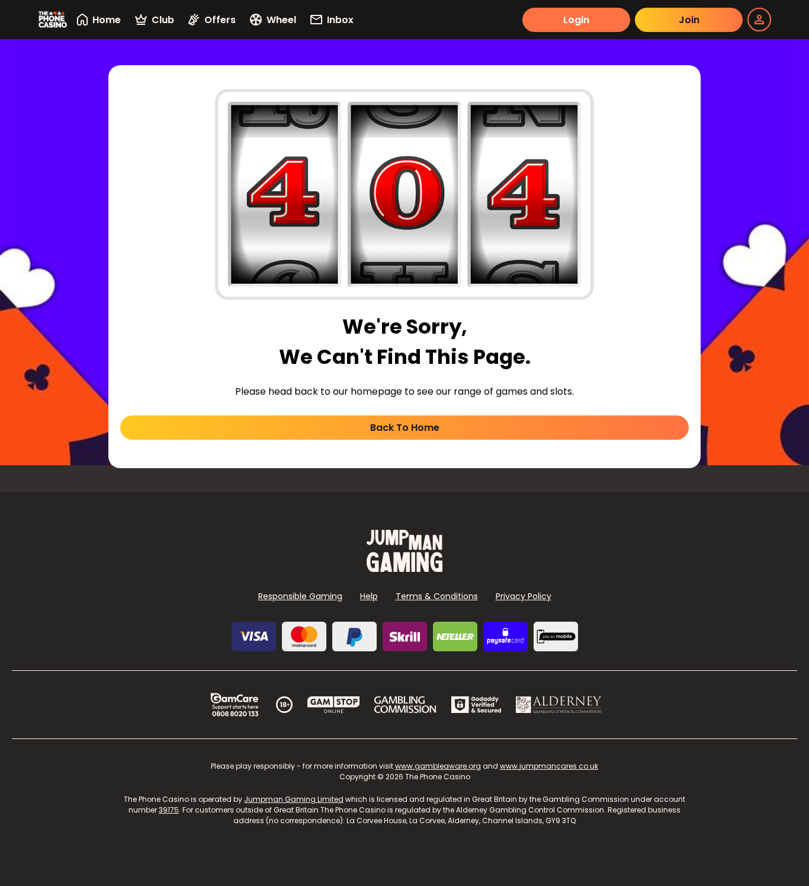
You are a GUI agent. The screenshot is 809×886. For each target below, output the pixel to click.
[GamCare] (234, 704)
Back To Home (404, 427)
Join (689, 20)
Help (369, 596)
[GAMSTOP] (333, 704)
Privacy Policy (523, 596)
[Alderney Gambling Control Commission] (559, 704)
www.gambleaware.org (438, 766)
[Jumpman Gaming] (404, 568)
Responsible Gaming (300, 596)
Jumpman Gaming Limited (293, 799)
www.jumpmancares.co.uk (549, 766)
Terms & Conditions (437, 596)
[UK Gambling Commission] (405, 704)
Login (576, 20)
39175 (169, 810)
